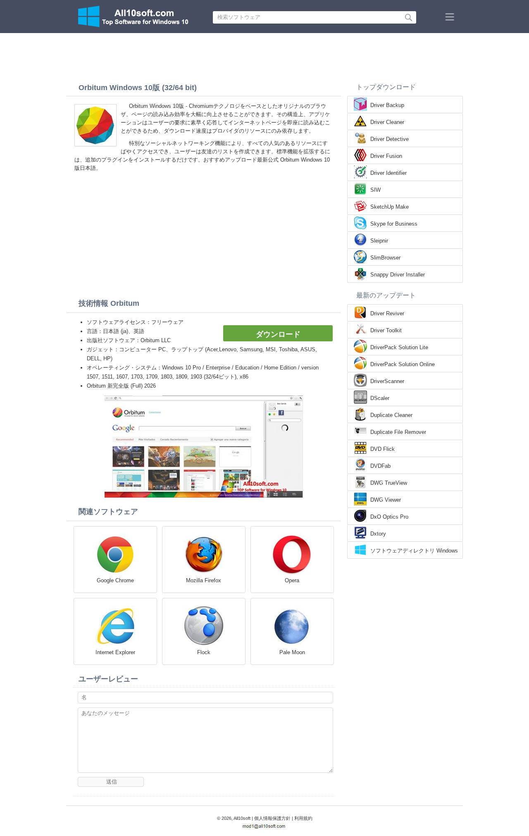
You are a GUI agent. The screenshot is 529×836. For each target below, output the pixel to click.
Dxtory (378, 534)
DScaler (379, 398)
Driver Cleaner (387, 122)
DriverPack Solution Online (402, 364)
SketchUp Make (389, 207)
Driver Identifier (388, 173)
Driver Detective (389, 139)
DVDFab (380, 466)
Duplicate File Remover (398, 432)
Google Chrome (115, 580)
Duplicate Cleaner (391, 415)
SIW (375, 190)
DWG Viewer (385, 500)
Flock (203, 652)
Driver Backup (387, 105)
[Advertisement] (264, 55)
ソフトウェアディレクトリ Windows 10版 (414, 551)
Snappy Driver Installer (397, 275)
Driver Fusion (386, 156)
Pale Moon (292, 652)
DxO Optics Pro (389, 517)
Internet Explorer (115, 652)
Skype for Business (393, 224)
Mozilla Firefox (203, 580)
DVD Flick (382, 449)
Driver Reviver (387, 313)
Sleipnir (379, 241)
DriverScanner (387, 381)
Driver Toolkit (386, 330)
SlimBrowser (385, 258)
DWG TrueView (388, 483)
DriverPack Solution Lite (399, 347)
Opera (292, 580)
